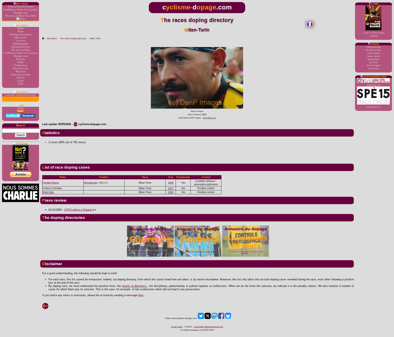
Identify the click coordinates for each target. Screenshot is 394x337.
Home (20, 28)
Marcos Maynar (373, 56)
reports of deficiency (135, 286)
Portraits (20, 59)
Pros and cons (20, 68)
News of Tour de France (20, 6)
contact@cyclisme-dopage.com (208, 326)
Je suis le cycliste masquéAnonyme (373, 34)
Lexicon (20, 40)
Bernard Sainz (373, 59)
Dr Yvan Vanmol (373, 65)
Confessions (20, 65)
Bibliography (20, 43)
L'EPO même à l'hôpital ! (78, 209)
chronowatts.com (373, 85)
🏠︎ (43, 38)
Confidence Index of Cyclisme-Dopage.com (20, 11)
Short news (21, 37)
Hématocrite (90, 182)
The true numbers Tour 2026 (20, 15)
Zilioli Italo (48, 192)
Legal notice (177, 326)
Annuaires (52, 38)
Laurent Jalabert (373, 53)
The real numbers (20, 49)
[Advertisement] (197, 152)
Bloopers (21, 71)
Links (20, 80)
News (21, 31)
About (20, 108)
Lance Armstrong (373, 47)
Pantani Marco (51, 182)
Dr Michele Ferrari (373, 50)
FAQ (20, 83)
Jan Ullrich (373, 62)
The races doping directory (73, 38)
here (141, 295)
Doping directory (20, 46)
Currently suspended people (20, 94)
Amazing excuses (20, 74)
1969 (171, 192)
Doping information (20, 34)
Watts (20, 62)
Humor (20, 77)
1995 (171, 182)
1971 (171, 188)
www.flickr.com (209, 118)
